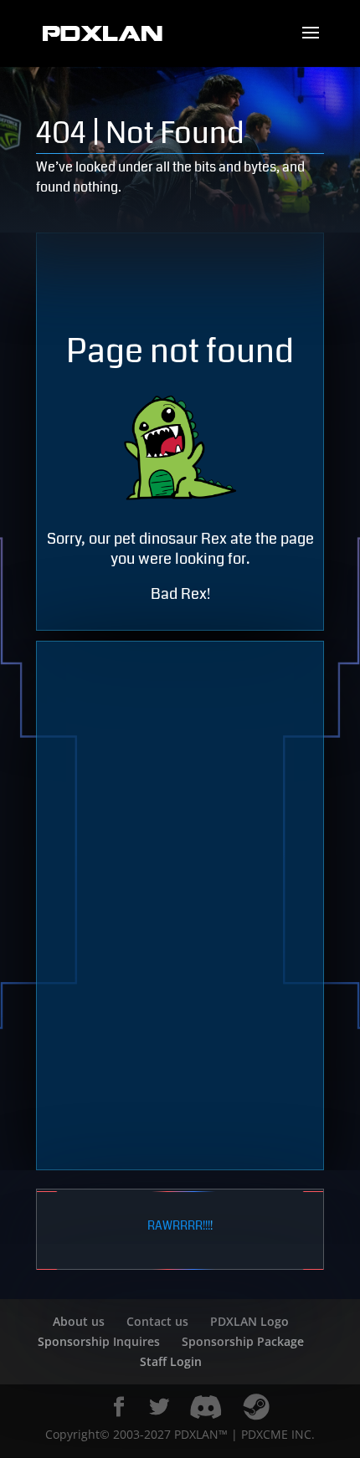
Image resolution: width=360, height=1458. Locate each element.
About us (79, 1321)
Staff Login (171, 1361)
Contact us (157, 1321)
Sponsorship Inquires (99, 1341)
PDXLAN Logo (249, 1321)
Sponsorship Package (243, 1341)
